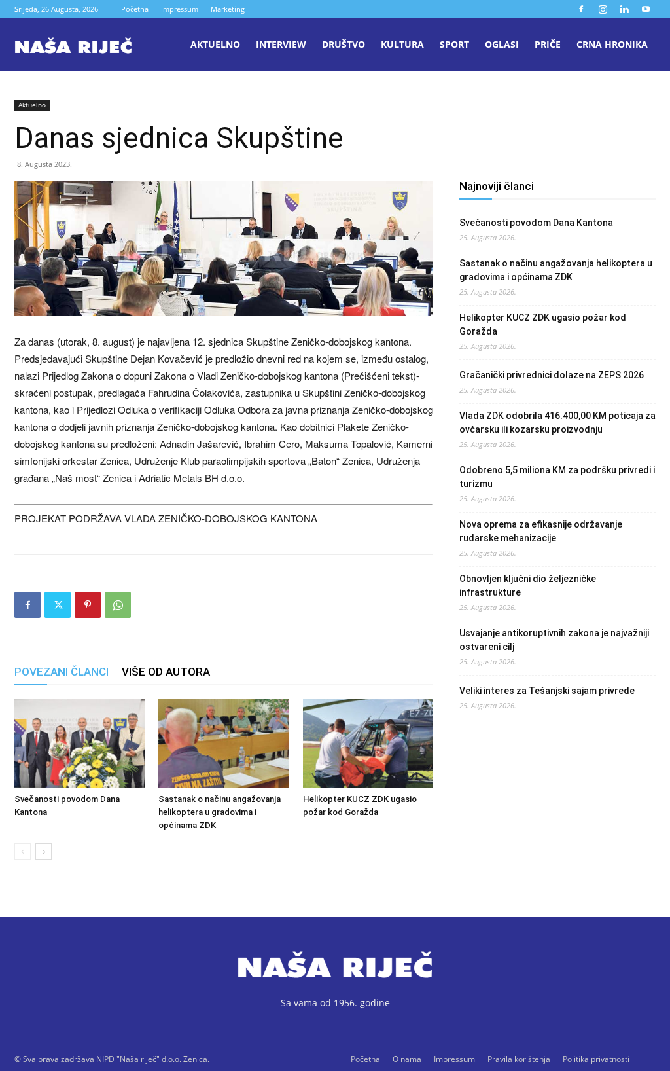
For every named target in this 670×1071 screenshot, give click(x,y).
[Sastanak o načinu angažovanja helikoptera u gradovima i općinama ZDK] (223, 743)
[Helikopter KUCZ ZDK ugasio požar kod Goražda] (368, 743)
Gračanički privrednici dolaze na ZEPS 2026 (551, 375)
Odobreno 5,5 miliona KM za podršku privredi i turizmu (557, 477)
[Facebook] (581, 9)
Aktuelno (215, 44)
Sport (454, 44)
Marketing (228, 9)
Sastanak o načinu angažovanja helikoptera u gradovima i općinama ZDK (219, 812)
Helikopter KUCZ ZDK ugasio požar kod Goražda (542, 324)
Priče (548, 44)
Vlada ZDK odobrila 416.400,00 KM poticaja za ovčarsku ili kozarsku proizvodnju (557, 422)
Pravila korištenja (518, 1058)
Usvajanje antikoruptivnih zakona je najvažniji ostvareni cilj (554, 640)
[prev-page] (22, 851)
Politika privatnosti (596, 1058)
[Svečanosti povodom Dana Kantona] (79, 743)
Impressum (179, 9)
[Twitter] (57, 605)
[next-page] (43, 851)
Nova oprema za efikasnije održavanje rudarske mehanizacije (540, 531)
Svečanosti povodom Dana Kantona (536, 222)
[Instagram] (602, 9)
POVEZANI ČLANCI (61, 671)
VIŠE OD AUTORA (166, 671)
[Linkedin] (624, 9)
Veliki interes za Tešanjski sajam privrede (547, 690)
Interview (281, 44)
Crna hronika (612, 44)
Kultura (402, 44)
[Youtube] (646, 9)
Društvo (343, 44)
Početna (135, 9)
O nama (407, 1058)
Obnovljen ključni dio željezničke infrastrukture (527, 585)
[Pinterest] (88, 605)
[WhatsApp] (118, 605)
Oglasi (502, 44)
